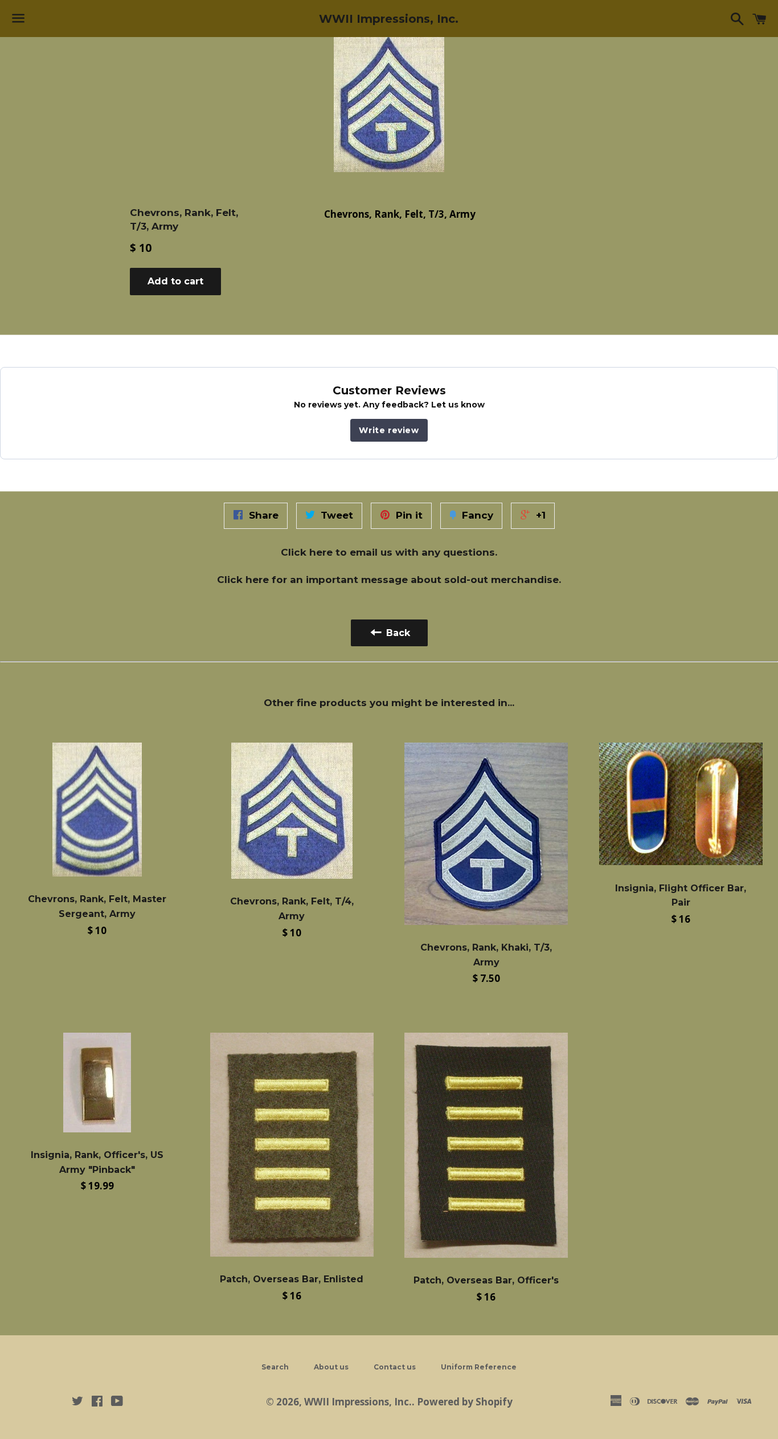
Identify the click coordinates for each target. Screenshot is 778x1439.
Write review (389, 430)
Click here (307, 552)
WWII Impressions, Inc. (388, 19)
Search (275, 1367)
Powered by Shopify (465, 1401)
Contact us (395, 1367)
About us (331, 1367)
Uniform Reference (479, 1367)
